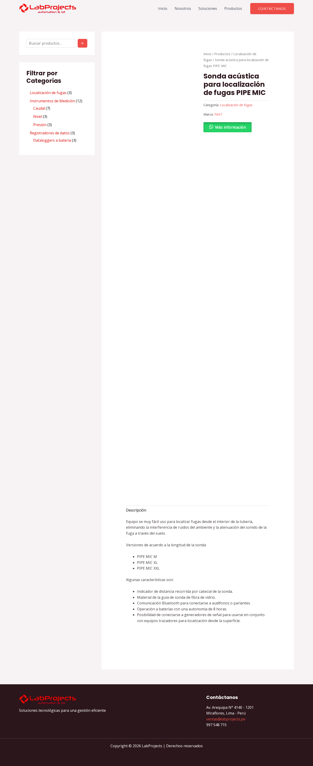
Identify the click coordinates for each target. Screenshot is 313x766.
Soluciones (207, 8)
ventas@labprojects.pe (225, 719)
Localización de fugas (236, 105)
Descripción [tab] (136, 510)
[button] (272, 8)
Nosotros (183, 8)
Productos (233, 8)
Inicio (162, 8)
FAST (218, 114)
